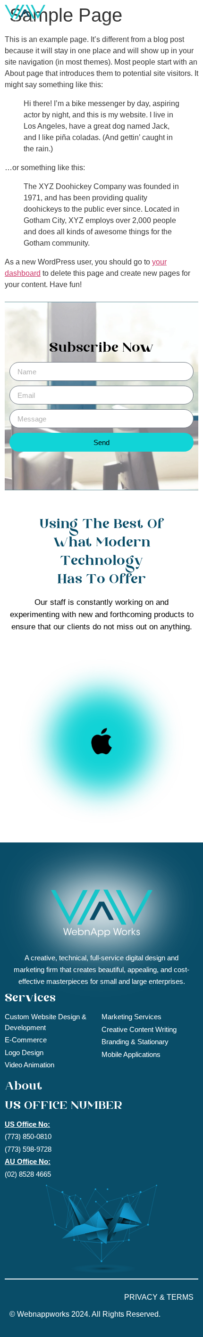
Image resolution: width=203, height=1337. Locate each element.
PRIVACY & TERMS (159, 1297)
